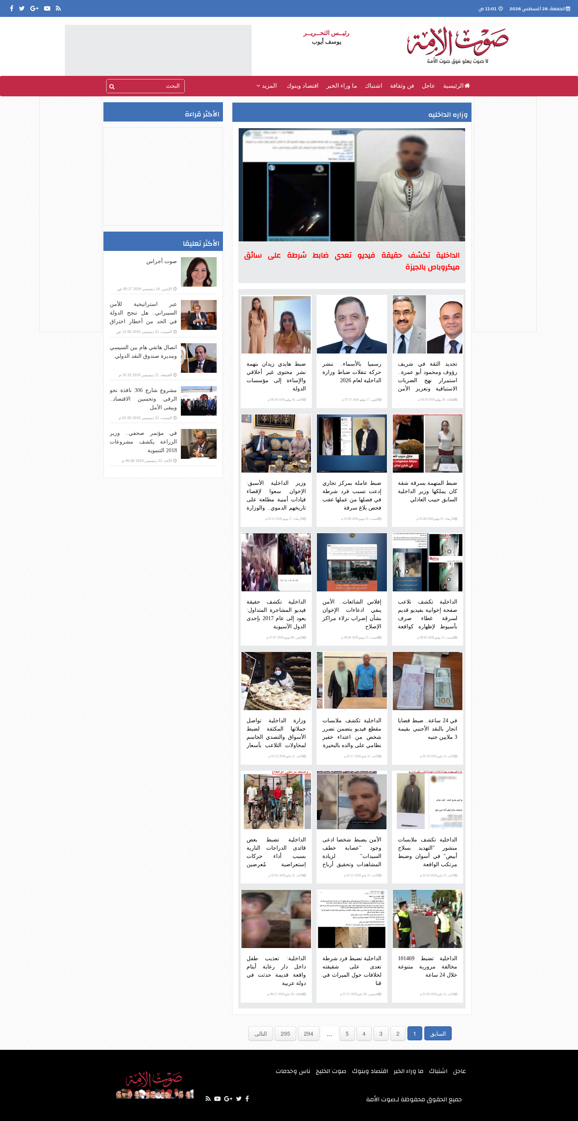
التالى (260, 1033)
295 (285, 1033)
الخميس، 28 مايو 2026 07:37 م (359, 994)
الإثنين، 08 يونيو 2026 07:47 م (285, 637)
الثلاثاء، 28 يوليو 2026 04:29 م (436, 399)
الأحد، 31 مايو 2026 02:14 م (437, 875)
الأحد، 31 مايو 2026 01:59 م (437, 994)
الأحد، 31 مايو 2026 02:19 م (437, 756)
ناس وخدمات (293, 1071)
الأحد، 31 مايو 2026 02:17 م (361, 756)
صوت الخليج (331, 1071)
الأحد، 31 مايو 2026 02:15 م (286, 756)
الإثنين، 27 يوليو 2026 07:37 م (360, 399)
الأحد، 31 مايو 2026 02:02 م (286, 875)
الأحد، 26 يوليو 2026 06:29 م (285, 399)
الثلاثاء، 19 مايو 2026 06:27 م (285, 994)
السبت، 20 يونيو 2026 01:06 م (360, 519)
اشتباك (373, 86)
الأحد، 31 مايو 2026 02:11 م (361, 875)
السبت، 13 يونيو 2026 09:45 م (436, 637)
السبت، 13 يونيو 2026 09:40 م (360, 637)
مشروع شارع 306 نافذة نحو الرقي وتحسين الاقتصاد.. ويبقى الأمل (143, 398)
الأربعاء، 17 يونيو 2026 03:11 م (284, 519)
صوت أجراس (161, 261)
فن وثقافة (402, 86)
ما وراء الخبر (341, 86)
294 (308, 1033)
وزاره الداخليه (448, 114)
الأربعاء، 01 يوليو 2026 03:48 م (435, 519)
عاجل (428, 86)
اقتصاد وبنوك (302, 86)
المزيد (268, 86)
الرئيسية (453, 86)
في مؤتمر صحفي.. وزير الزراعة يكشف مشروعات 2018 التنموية (143, 441)
